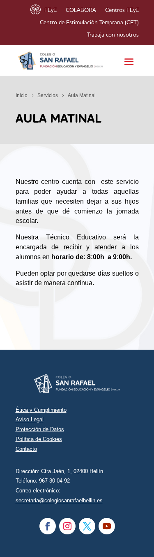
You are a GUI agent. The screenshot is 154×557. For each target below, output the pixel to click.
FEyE (50, 10)
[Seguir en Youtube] (107, 526)
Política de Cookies (39, 439)
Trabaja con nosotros (113, 35)
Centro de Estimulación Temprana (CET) (89, 23)
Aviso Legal (30, 419)
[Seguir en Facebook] (47, 526)
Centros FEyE (122, 10)
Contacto (26, 449)
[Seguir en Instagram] (67, 526)
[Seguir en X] (87, 526)
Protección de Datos (40, 429)
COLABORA (81, 10)
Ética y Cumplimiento (41, 410)
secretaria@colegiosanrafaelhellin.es (59, 500)
